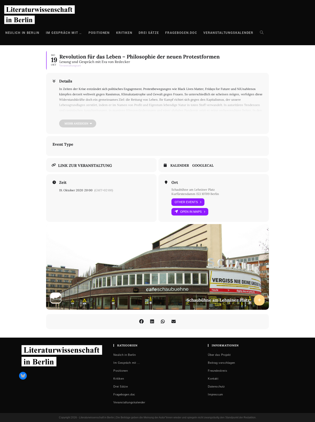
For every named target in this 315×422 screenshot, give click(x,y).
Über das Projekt (219, 354)
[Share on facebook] (141, 321)
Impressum (215, 394)
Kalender (179, 165)
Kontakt (213, 378)
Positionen (120, 370)
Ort (174, 182)
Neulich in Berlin (124, 354)
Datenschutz (216, 386)
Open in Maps (191, 211)
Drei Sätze (120, 386)
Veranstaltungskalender (129, 402)
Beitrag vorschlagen (221, 362)
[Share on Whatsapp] (163, 321)
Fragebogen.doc (124, 394)
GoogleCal (203, 165)
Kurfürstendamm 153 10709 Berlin (195, 194)
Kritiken (118, 378)
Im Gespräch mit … (126, 362)
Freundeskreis (217, 370)
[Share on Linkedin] (152, 321)
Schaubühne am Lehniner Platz (193, 190)
